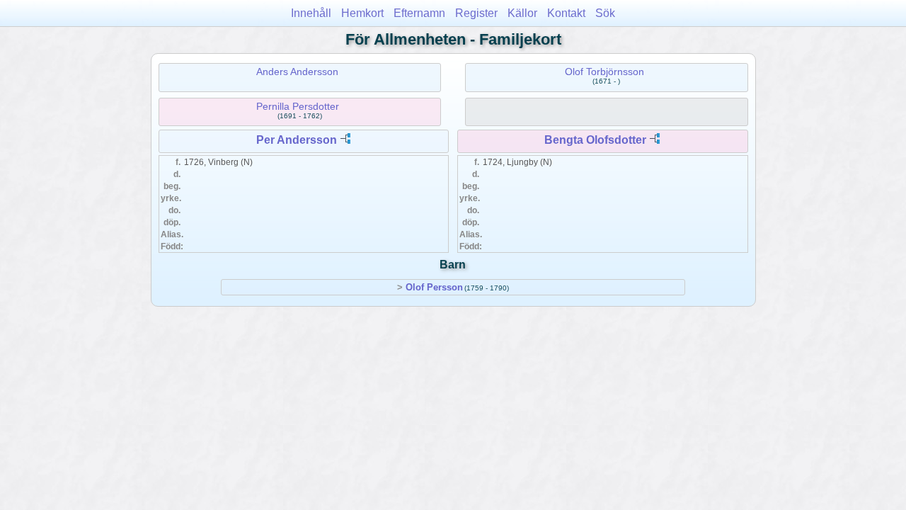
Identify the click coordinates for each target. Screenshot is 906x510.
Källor (522, 13)
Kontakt (566, 13)
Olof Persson (434, 287)
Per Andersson (296, 140)
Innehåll (311, 13)
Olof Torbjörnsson (604, 71)
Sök (605, 13)
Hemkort (362, 13)
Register (476, 13)
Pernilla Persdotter (297, 106)
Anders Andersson (297, 71)
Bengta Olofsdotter (595, 140)
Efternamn (419, 13)
